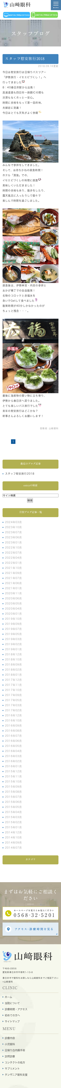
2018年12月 (13, 654)
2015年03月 (13, 817)
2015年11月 (13, 776)
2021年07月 (13, 578)
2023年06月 (13, 537)
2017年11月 (13, 685)
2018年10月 (13, 659)
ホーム (8, 997)
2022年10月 (13, 547)
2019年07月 (13, 629)
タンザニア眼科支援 (16, 1074)
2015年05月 (13, 807)
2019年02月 (13, 644)
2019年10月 (13, 618)
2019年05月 (13, 634)
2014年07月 (13, 847)
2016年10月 (13, 720)
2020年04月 (13, 608)
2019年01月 (13, 649)
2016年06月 (13, 741)
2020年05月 (13, 603)
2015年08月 (13, 791)
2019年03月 (13, 639)
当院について (12, 1003)
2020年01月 (13, 613)
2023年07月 (13, 532)
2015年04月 (13, 812)
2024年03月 (13, 522)
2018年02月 (13, 669)
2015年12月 (13, 771)
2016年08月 (13, 730)
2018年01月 (13, 674)
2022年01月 (13, 563)
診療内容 (10, 1038)
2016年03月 (13, 756)
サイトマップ (12, 1021)
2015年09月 (13, 786)
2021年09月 (13, 573)
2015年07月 (13, 797)
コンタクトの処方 (15, 1062)
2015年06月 (13, 802)
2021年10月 (13, 568)
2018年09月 (13, 664)
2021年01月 (13, 588)
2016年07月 (13, 735)
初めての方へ (12, 1015)
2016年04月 (13, 751)
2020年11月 (13, 593)
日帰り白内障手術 (15, 1050)
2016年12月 (13, 715)
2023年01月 (13, 542)
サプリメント (12, 1068)
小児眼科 (10, 1044)
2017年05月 (13, 700)
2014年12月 (13, 832)
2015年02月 (13, 822)
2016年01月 (13, 766)
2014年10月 (13, 837)
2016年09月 (13, 725)
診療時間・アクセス (16, 1009)
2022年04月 (13, 557)
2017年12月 (13, 680)
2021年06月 (13, 583)
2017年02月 (13, 710)
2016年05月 (13, 746)
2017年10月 (13, 690)
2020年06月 (13, 598)
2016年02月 (13, 761)
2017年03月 (13, 705)
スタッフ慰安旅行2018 (25, 59)
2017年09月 (13, 695)
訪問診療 (10, 1056)
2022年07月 (13, 552)
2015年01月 (13, 827)
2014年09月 (13, 842)
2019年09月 (13, 624)
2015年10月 (13, 781)
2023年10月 (13, 527)
